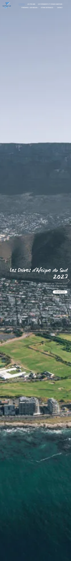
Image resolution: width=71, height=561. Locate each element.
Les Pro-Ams (31, 4)
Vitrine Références (47, 7)
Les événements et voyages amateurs (50, 4)
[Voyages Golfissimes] (7, 5)
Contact (60, 7)
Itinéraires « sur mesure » (29, 7)
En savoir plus (60, 292)
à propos (22, 4)
